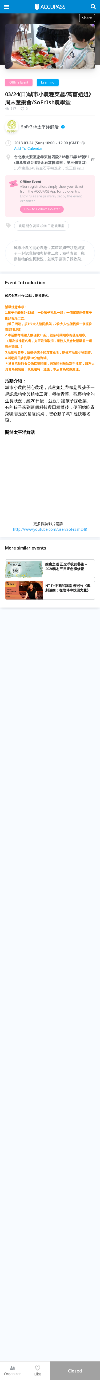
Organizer (12, 1373)
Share (87, 17)
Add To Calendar (28, 148)
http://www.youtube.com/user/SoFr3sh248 (50, 529)
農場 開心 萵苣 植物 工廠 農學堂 (41, 225)
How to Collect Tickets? (41, 209)
